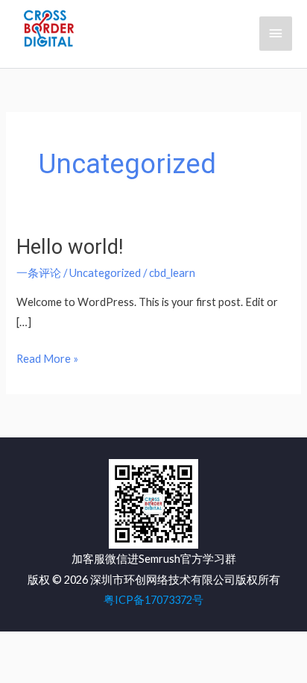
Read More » (47, 360)
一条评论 (38, 272)
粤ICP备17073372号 (153, 599)
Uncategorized (105, 272)
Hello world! (69, 247)
